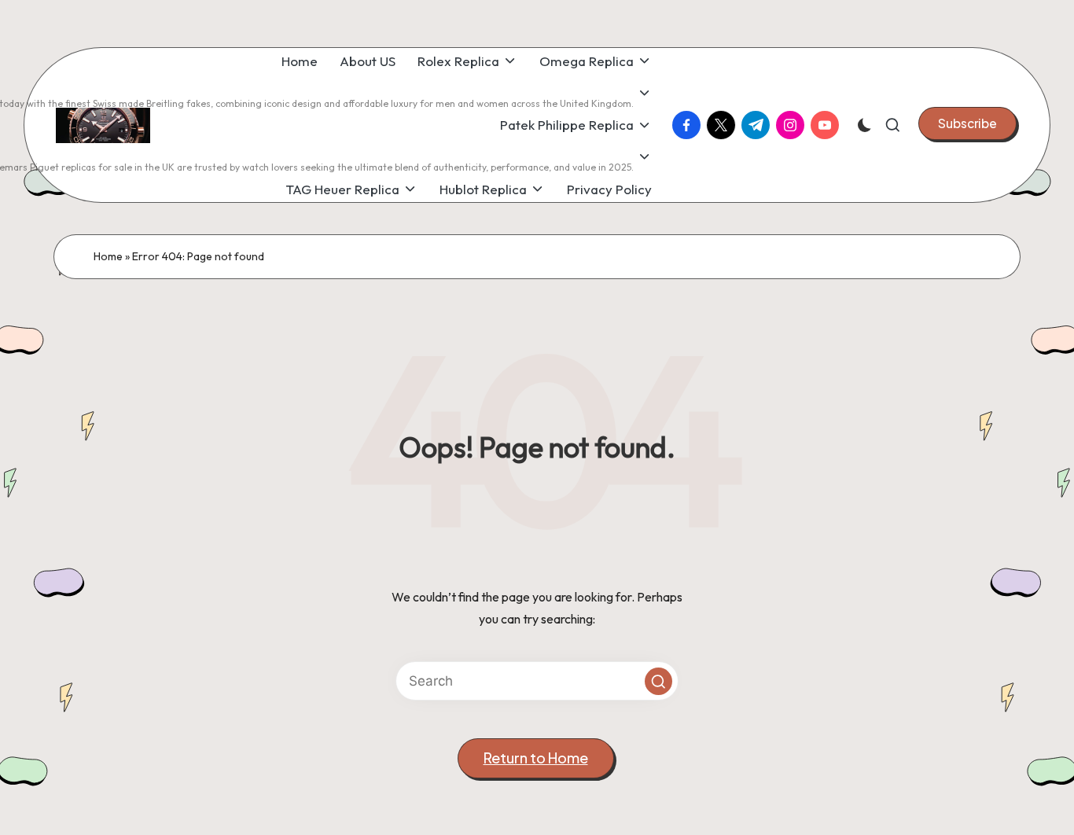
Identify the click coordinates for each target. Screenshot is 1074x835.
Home (108, 256)
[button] (967, 123)
